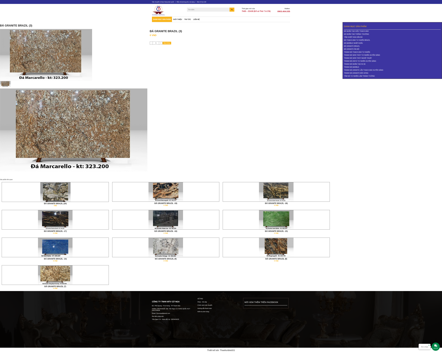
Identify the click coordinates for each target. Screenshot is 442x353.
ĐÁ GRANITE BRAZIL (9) (166, 259)
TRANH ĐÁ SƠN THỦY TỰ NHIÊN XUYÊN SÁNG (362, 55)
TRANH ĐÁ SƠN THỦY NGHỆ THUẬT (358, 58)
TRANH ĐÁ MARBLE (351, 67)
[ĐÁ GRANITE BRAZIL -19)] (165, 192)
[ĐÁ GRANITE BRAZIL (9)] (165, 247)
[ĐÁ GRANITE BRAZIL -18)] (276, 192)
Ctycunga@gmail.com (163, 313)
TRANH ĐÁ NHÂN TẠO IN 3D (354, 64)
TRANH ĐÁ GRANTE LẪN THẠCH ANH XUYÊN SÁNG (363, 70)
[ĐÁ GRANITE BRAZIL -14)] (55, 247)
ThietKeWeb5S (227, 350)
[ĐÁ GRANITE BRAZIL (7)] (55, 275)
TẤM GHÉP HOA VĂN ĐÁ (353, 37)
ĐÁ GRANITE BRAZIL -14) (55, 259)
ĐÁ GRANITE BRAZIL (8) (276, 259)
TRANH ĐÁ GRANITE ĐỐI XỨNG (356, 73)
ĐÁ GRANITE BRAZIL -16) (165, 231)
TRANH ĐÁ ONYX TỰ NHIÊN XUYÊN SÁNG (360, 61)
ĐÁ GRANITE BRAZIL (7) (55, 286)
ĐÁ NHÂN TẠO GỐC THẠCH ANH (356, 31)
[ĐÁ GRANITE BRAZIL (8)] (276, 247)
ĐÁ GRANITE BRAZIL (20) (55, 204)
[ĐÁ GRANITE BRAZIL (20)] (55, 193)
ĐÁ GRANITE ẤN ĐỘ (351, 49)
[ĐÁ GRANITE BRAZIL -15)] (276, 219)
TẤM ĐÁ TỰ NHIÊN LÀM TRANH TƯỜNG (359, 76)
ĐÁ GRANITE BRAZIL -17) (55, 231)
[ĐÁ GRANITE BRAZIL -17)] (55, 219)
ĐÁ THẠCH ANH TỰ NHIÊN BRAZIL (357, 40)
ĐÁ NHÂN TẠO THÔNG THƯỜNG (356, 34)
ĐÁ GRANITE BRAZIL (352, 46)
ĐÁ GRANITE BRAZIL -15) (276, 231)
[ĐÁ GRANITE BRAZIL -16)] (165, 219)
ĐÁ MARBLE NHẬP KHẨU (353, 43)
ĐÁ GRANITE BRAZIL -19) (165, 203)
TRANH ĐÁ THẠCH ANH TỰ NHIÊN (357, 52)
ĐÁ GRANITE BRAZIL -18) (276, 203)
